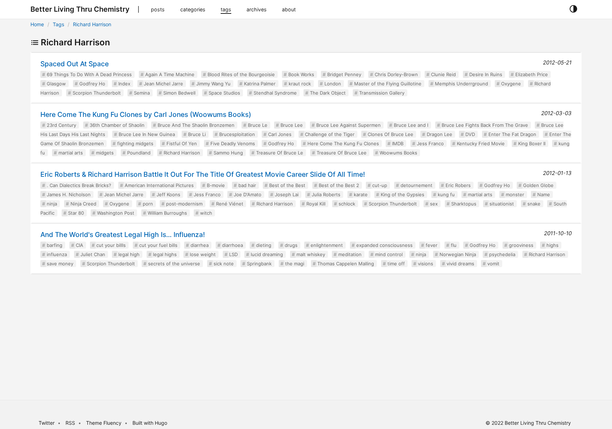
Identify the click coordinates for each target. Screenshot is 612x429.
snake (533, 204)
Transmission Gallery (381, 93)
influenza (57, 254)
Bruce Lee (291, 125)
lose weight (203, 254)
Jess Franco (430, 143)
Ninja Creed (83, 204)
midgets (105, 153)
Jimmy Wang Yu (213, 83)
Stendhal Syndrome (275, 93)
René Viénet (229, 204)
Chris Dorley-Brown (396, 74)
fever (431, 245)
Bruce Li (197, 134)
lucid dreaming (267, 254)
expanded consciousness (384, 245)
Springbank (259, 263)
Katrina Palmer (260, 83)
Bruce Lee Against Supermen (348, 125)
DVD (470, 134)
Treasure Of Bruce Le (279, 153)
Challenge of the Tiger (330, 134)
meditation (350, 254)
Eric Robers (458, 185)
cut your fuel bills (158, 245)
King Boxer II (531, 143)
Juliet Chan (92, 254)
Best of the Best (287, 185)
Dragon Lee (439, 134)
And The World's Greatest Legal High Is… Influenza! (122, 234)
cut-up (379, 185)
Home (37, 24)
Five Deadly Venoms (232, 143)
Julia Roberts (326, 194)
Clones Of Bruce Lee (390, 134)
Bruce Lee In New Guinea (147, 134)
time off (396, 263)
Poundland (139, 153)
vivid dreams (460, 263)
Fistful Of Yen (181, 143)
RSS (70, 423)
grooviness (521, 245)
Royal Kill (315, 204)
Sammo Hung (228, 153)
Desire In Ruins (485, 74)
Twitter (47, 423)
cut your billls (111, 245)
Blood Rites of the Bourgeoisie (241, 74)
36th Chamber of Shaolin (117, 125)
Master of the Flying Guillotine (387, 83)
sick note (224, 263)
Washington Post (115, 213)
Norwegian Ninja (458, 254)
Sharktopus (463, 204)
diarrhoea (232, 245)
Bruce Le (257, 125)
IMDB (397, 143)
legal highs (165, 254)
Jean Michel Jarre (163, 83)
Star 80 (76, 213)
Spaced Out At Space (74, 64)
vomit (493, 263)
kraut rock (300, 83)
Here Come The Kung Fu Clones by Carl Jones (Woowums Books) (145, 114)
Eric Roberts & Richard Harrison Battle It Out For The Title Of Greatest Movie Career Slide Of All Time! (202, 174)
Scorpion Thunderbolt (97, 93)
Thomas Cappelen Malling (345, 263)
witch (206, 213)
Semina (142, 93)
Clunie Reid (443, 74)
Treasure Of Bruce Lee (342, 153)
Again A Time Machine (169, 74)
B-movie (216, 185)
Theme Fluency (104, 423)
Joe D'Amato (247, 194)
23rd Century (61, 125)
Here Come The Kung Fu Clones (343, 143)
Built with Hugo (149, 423)
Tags (58, 24)
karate (361, 194)
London (332, 83)
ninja (52, 204)
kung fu (446, 194)
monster (515, 194)
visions (425, 263)
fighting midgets (135, 143)
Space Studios (224, 93)
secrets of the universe (174, 263)
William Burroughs (167, 213)
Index (124, 83)
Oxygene (511, 83)
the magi (294, 263)
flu (454, 245)
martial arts (70, 153)
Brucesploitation (237, 134)
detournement (416, 185)
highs (552, 245)
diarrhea (200, 245)
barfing (54, 245)
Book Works (301, 74)
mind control (389, 254)
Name (543, 194)
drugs (291, 245)
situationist (501, 204)
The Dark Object (328, 93)
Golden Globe (538, 185)
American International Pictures (159, 185)
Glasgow (56, 83)
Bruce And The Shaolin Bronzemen (196, 125)
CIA (79, 245)
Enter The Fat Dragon (512, 134)
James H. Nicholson (69, 194)
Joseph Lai (287, 194)
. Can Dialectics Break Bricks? (79, 185)
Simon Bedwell (179, 93)
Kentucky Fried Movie (481, 143)
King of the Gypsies (402, 194)
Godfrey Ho (92, 83)
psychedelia (502, 254)
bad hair (247, 185)
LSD (233, 254)
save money (60, 263)
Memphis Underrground (461, 83)
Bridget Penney (344, 74)
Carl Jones (279, 134)
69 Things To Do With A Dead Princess (89, 74)
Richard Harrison (92, 24)
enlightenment (327, 245)
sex (434, 204)
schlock (347, 204)
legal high (129, 254)
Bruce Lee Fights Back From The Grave (485, 125)
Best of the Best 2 (339, 185)
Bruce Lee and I (411, 125)
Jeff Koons (168, 194)
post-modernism (184, 204)
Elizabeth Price (531, 74)
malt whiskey (310, 254)
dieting (263, 245)
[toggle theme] (573, 9)
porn (148, 204)
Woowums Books (398, 153)
